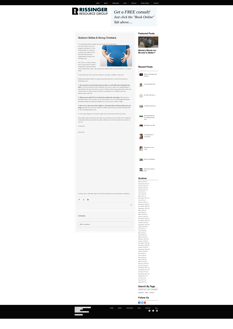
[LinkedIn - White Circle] (153, 311)
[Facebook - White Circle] (149, 311)
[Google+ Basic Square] (145, 303)
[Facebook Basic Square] (139, 303)
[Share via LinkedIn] (88, 199)
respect (146, 292)
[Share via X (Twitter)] (83, 199)
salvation (152, 292)
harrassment (154, 289)
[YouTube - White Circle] (157, 311)
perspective (141, 292)
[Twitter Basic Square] (142, 303)
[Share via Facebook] (79, 199)
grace (148, 289)
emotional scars (142, 289)
